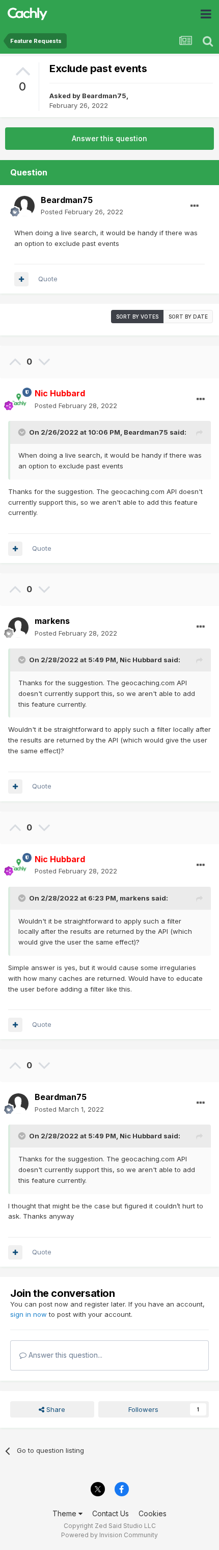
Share (54, 1409)
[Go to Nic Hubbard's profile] (18, 400)
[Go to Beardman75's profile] (24, 206)
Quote (48, 279)
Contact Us (110, 1513)
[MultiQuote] (21, 279)
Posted (82, 212)
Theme (65, 1513)
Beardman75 (104, 96)
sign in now (28, 1314)
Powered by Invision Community (109, 1535)
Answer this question (109, 138)
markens (52, 621)
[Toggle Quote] (23, 432)
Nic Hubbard (141, 660)
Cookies (153, 1513)
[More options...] (194, 206)
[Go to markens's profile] (18, 627)
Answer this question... (64, 1355)
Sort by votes (137, 316)
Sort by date (188, 316)
